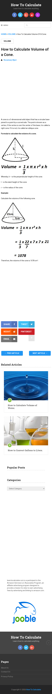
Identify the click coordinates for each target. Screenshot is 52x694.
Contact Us (5, 672)
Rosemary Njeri (10, 60)
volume (7, 41)
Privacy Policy (7, 677)
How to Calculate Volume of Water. (22, 406)
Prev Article (13, 353)
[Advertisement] (26, 91)
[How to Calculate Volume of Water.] (26, 385)
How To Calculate (26, 5)
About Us (5, 668)
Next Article (39, 353)
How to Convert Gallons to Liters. (25, 450)
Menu (5, 25)
